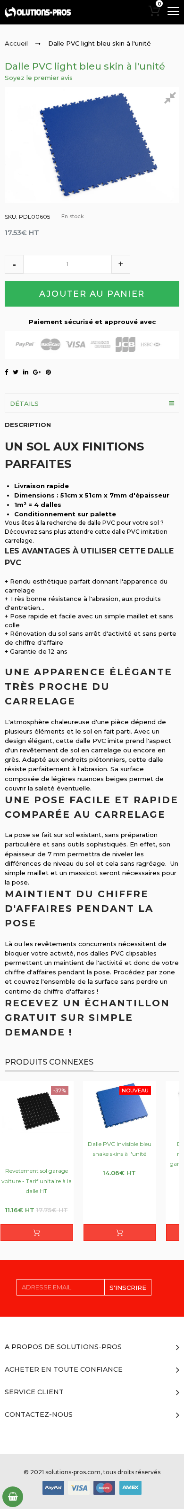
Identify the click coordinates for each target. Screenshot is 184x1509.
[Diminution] (14, 264)
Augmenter (120, 264)
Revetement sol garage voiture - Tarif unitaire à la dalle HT (36, 1180)
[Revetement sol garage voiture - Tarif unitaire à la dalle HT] (36, 1119)
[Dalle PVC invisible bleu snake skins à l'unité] (120, 1106)
